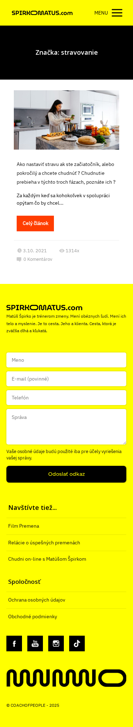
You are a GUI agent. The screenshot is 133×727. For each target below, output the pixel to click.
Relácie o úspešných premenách (44, 542)
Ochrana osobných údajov (36, 600)
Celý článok (35, 223)
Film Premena (23, 526)
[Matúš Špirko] (42, 13)
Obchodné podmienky (32, 616)
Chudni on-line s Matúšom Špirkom (47, 559)
